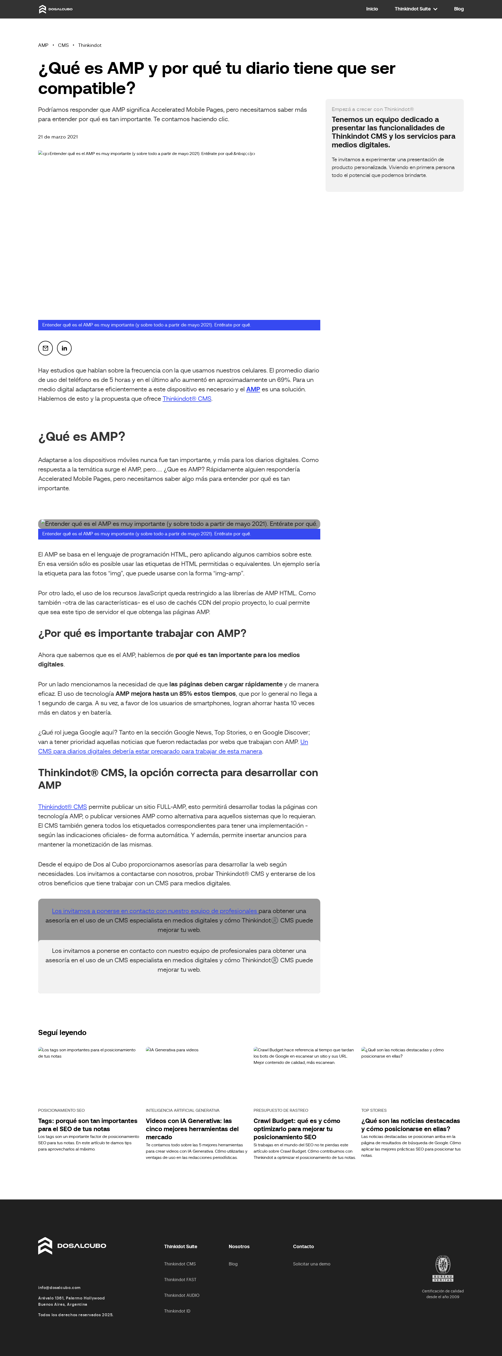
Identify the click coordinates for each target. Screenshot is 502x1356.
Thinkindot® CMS (187, 399)
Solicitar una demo (311, 1264)
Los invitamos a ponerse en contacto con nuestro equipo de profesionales (155, 911)
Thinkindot (89, 45)
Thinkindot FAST (180, 1280)
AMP (43, 45)
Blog (459, 9)
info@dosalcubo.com (59, 1288)
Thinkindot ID (177, 1311)
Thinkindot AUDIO (181, 1295)
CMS (63, 45)
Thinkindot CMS (180, 1264)
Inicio (372, 9)
